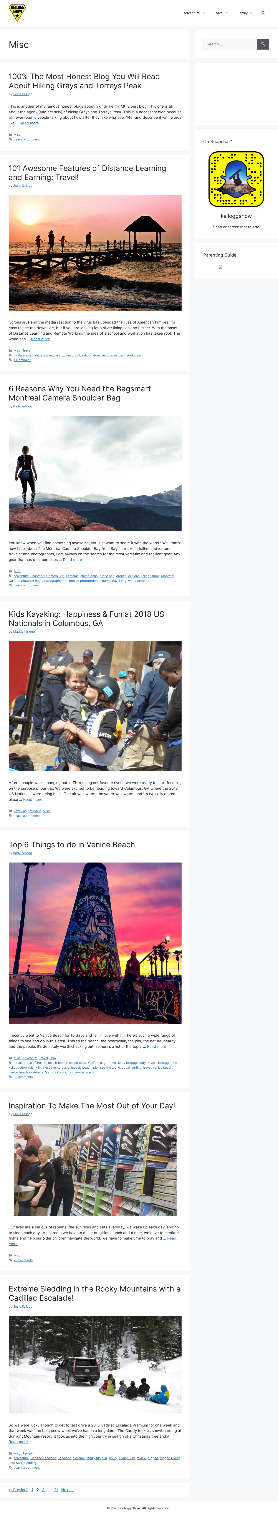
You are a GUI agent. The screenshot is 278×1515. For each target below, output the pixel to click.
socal (126, 1067)
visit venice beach (81, 1072)
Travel (218, 13)
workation (133, 355)
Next (67, 1490)
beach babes (57, 1063)
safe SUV (15, 1463)
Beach (41, 1063)
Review (27, 1453)
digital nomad (23, 355)
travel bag (119, 580)
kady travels (147, 1063)
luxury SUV (127, 1458)
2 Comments (23, 1260)
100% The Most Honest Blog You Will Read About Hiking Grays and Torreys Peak (84, 81)
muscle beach (81, 1067)
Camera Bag (55, 576)
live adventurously (56, 1067)
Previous (18, 1490)
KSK (38, 1067)
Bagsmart (37, 576)
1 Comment (22, 360)
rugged (153, 1458)
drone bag (106, 576)
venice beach (162, 1067)
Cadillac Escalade (43, 1458)
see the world (110, 1067)
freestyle (34, 811)
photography (52, 580)
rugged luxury (170, 1458)
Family (243, 13)
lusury (113, 1458)
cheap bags (89, 576)
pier (95, 1067)
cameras (72, 576)
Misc (17, 134)
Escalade (64, 1458)
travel (106, 580)
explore (133, 576)
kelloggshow (91, 355)
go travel (110, 1063)
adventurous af (24, 1063)
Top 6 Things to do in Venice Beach (72, 844)
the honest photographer (81, 580)
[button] (263, 13)
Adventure (192, 13)
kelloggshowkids (21, 1067)
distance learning (47, 355)
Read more (29, 123)
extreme (79, 1458)
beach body (77, 1063)
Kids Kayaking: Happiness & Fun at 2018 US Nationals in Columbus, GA (86, 618)
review (141, 1458)
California (95, 1063)
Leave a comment (27, 139)
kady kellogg (127, 1063)
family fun (93, 1458)
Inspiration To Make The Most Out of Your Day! (92, 1105)
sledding (30, 1463)
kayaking (20, 811)
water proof (136, 580)
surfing (136, 1067)
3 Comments (23, 1077)
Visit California (55, 1072)
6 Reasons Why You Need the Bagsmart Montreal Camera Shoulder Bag (80, 393)
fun (104, 1458)
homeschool (70, 355)
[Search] (263, 44)
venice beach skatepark (26, 1072)
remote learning (113, 355)
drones (121, 576)
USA (53, 1058)
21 (56, 1490)
